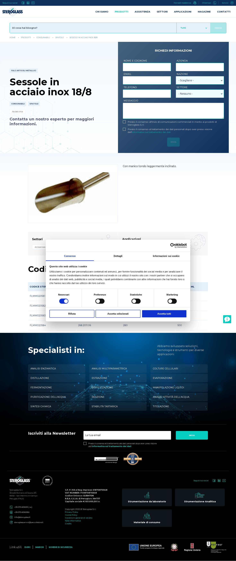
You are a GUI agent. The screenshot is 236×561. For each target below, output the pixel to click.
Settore (182, 87)
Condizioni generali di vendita (78, 518)
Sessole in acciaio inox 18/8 (83, 37)
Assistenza (142, 11)
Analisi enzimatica (43, 368)
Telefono (130, 87)
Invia (192, 435)
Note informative (73, 520)
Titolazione (161, 406)
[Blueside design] (106, 460)
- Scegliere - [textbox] (186, 80)
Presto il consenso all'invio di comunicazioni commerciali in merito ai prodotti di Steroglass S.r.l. (172, 123)
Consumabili (43, 37)
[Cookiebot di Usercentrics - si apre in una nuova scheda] (173, 245)
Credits (68, 523)
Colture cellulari (165, 368)
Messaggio (131, 100)
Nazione (182, 74)
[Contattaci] (227, 319)
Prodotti (26, 37)
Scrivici (225, 3)
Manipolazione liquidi (168, 387)
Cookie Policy (71, 515)
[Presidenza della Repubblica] (171, 547)
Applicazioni (182, 11)
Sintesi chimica (41, 406)
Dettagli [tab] (118, 256)
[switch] (100, 301)
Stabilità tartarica (105, 406)
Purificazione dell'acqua (48, 397)
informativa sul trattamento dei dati (151, 132)
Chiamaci (206, 3)
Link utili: (16, 547)
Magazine (204, 11)
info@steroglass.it (22, 517)
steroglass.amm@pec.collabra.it (28, 522)
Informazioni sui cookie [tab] (166, 256)
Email (127, 74)
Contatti (223, 11)
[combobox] (193, 27)
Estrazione (99, 378)
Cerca (218, 28)
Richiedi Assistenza (183, 3)
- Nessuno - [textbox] (185, 93)
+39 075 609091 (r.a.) (23, 507)
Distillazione (40, 378)
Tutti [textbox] (183, 28)
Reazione (98, 397)
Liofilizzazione (102, 387)
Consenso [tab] (70, 256)
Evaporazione (162, 378)
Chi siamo (101, 11)
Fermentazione (41, 387)
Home (13, 37)
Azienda (182, 60)
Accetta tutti (164, 313)
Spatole (59, 37)
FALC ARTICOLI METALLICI (23, 71)
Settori (162, 11)
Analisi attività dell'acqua (171, 397)
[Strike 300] (133, 459)
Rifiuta (72, 313)
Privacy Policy (71, 512)
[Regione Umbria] (189, 547)
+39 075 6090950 (21, 512)
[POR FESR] (213, 547)
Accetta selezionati (118, 313)
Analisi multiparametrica (109, 368)
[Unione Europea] (146, 547)
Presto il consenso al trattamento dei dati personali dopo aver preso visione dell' (170, 131)
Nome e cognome (135, 60)
